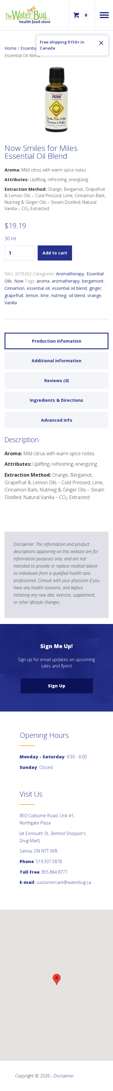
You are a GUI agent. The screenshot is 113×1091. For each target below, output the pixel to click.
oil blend (77, 295)
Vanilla (11, 303)
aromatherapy (66, 281)
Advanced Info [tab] (56, 420)
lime (45, 295)
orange (94, 295)
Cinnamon (14, 288)
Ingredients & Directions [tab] (56, 400)
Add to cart (54, 253)
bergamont (93, 281)
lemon (32, 295)
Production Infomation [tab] (56, 341)
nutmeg (58, 295)
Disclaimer (64, 1076)
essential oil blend (69, 288)
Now (19, 281)
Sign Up (56, 686)
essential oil (38, 288)
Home (11, 48)
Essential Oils (33, 48)
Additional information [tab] (56, 360)
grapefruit (14, 295)
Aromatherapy (70, 274)
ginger (95, 288)
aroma (42, 281)
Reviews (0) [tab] (56, 380)
